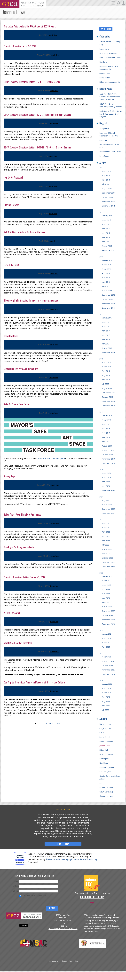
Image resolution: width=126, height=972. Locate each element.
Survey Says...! (10, 476)
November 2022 (108, 562)
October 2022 (107, 558)
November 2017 (108, 352)
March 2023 (106, 581)
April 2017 (106, 331)
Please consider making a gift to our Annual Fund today (71, 859)
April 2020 (106, 482)
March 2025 (106, 657)
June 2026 (106, 706)
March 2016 (106, 264)
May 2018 (106, 375)
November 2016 (108, 303)
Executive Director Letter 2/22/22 (20, 46)
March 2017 (106, 322)
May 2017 (106, 335)
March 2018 (106, 362)
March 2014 (106, 171)
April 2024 (106, 647)
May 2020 (106, 486)
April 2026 (106, 697)
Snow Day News (11, 336)
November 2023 (108, 620)
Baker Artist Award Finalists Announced (22, 514)
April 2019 (106, 428)
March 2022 (106, 523)
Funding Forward (11, 205)
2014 (101, 168)
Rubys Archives (105, 78)
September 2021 (108, 509)
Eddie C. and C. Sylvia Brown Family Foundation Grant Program (110, 114)
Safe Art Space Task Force (16, 404)
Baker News (104, 49)
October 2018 (107, 397)
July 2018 (105, 384)
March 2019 (106, 420)
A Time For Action (12, 613)
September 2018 (108, 392)
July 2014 (105, 184)
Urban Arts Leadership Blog (110, 82)
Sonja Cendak (104, 737)
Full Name (16, 886)
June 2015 (106, 237)
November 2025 (108, 670)
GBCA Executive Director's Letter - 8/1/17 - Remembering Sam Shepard (37, 114)
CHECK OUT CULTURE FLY (92, 897)
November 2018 (108, 401)
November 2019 (108, 459)
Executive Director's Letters (110, 57)
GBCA (101, 732)
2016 (101, 257)
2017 (101, 314)
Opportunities (104, 73)
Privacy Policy (67, 961)
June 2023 (106, 598)
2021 (101, 497)
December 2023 (108, 624)
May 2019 (106, 433)
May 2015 (106, 233)
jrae (100, 783)
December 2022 (108, 566)
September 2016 (108, 295)
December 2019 (108, 463)
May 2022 (106, 536)
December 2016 (108, 308)
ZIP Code (16, 891)
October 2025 (107, 665)
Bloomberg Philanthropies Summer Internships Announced (31, 300)
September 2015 (108, 250)
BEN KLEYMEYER (106, 754)
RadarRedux (104, 156)
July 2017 (105, 344)
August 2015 (107, 246)
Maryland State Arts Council (110, 151)
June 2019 (106, 437)
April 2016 (106, 273)
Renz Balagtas (105, 771)
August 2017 (107, 348)
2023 (101, 573)
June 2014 (106, 180)
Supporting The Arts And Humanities (21, 369)
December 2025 (108, 674)
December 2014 (108, 206)
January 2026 (107, 684)
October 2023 (107, 615)
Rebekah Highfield (106, 767)
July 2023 (105, 602)
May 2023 (106, 594)
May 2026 (106, 701)
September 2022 (108, 553)
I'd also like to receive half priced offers (34, 895)
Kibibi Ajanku (104, 758)
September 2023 (108, 611)
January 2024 (107, 634)
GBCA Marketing (106, 792)
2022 (101, 520)
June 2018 (106, 379)
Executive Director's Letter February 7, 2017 (24, 577)
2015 (101, 212)
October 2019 (107, 454)
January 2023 (107, 576)
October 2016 (107, 299)
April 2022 (106, 532)
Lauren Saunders (106, 741)
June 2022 (106, 540)
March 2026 (106, 688)
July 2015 (105, 242)
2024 (101, 630)
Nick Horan (103, 763)
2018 (101, 359)
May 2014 (106, 175)
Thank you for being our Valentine (20, 547)
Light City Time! (11, 265)
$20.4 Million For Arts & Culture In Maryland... (25, 232)
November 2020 (108, 490)
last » (59, 723)
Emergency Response (108, 53)
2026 (101, 680)
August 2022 (107, 549)
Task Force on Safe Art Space (51, 458)
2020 (101, 469)
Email (17, 881)
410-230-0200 (63, 926)
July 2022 (105, 545)
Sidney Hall (103, 750)
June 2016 (106, 282)
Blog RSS (107, 29)
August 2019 (107, 446)
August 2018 (107, 388)
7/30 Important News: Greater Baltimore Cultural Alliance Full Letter (109, 97)
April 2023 (106, 589)
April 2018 (106, 371)
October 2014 (107, 197)
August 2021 (107, 504)
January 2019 (107, 415)
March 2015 (106, 220)
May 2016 (106, 277)
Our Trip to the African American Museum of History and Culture (34, 682)
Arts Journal (104, 128)
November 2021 (108, 513)
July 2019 (105, 441)
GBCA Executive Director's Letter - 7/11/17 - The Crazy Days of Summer (38, 147)
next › (51, 723)
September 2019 (108, 450)
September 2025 (108, 661)
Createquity (104, 140)
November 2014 (108, 201)
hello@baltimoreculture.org (62, 928)
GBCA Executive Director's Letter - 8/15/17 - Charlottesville (32, 82)
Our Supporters (53, 961)
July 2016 (105, 286)
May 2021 (106, 500)
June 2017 (106, 339)
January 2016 (107, 260)
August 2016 (107, 290)
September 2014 (108, 193)
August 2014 (107, 188)
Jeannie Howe (53, 35)
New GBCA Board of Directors (18, 643)
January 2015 (107, 216)
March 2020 (106, 473)
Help (76, 961)
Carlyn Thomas (105, 728)
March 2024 (106, 638)
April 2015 (106, 229)
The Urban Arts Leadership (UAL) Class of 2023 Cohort (30, 26)
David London (105, 724)
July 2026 (105, 710)
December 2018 (108, 405)
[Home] (23, 7)
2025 (101, 653)
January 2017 (107, 318)
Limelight (103, 62)
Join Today (63, 844)
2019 (101, 412)
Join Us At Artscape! (13, 177)
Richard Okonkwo (106, 787)
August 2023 (107, 607)
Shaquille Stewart (106, 796)
